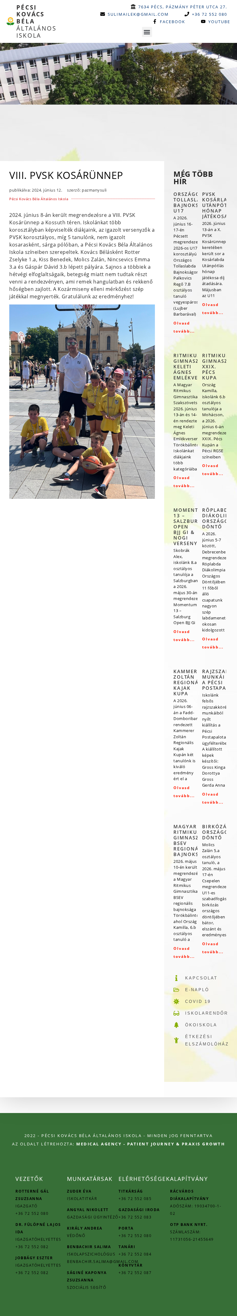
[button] (147, 32)
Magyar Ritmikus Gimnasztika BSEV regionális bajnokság (192, 840)
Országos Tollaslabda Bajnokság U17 (192, 202)
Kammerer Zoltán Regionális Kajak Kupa (190, 682)
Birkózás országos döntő (217, 832)
